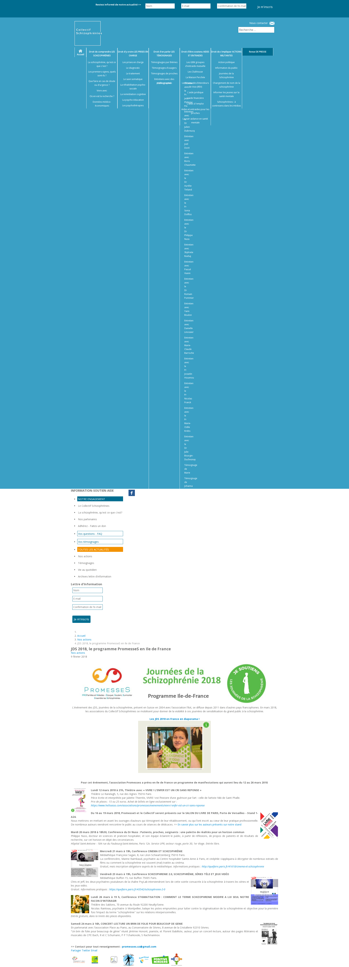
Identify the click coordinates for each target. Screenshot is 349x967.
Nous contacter (258, 23)
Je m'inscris (265, 7)
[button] (341, 959)
